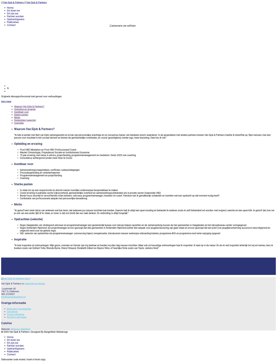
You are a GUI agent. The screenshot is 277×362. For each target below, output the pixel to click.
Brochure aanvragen (17, 317)
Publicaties (13, 22)
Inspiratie (19, 123)
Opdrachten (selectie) (25, 120)
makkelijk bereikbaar (34, 283)
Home (10, 7)
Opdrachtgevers (15, 19)
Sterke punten (21, 114)
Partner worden (15, 16)
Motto (17, 117)
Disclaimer (12, 311)
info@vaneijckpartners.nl (13, 297)
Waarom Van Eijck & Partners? (29, 106)
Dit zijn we (12, 13)
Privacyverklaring (15, 314)
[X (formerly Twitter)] (8, 88)
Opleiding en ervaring (24, 109)
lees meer (6, 101)
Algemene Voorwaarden (19, 309)
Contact (11, 25)
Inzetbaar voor (21, 112)
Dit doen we (13, 10)
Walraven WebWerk (20, 329)
